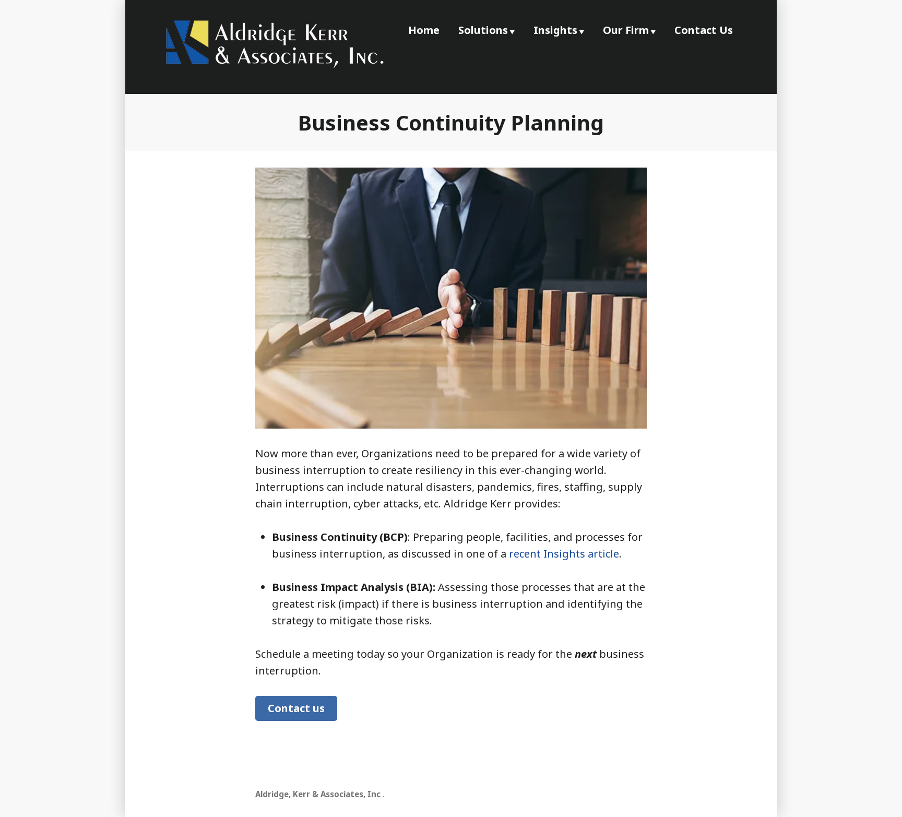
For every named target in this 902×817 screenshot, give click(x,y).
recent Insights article (564, 554)
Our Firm (626, 30)
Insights (555, 30)
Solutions (483, 30)
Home (424, 30)
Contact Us (703, 30)
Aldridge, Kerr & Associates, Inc (318, 794)
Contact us (296, 708)
